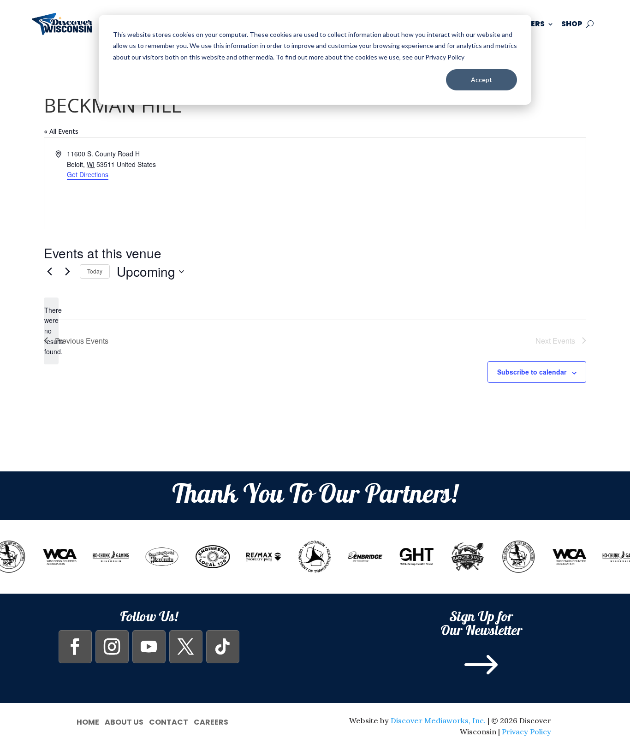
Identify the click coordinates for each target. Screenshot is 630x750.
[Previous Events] (49, 271)
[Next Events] (67, 271)
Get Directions (87, 174)
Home (88, 721)
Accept (481, 79)
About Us (124, 721)
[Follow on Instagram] (112, 646)
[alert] (51, 331)
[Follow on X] (185, 646)
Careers (211, 721)
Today (94, 271)
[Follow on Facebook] (75, 646)
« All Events (61, 131)
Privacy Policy (526, 731)
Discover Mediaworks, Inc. (438, 720)
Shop (571, 23)
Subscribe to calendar (531, 371)
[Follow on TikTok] (222, 646)
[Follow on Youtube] (149, 646)
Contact (168, 721)
